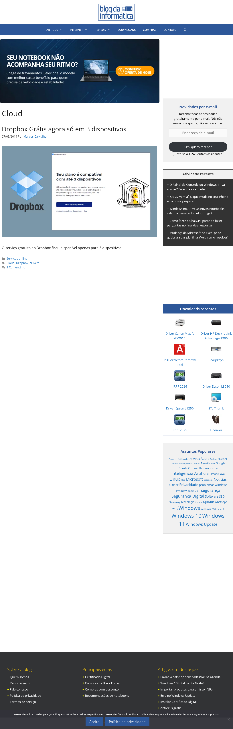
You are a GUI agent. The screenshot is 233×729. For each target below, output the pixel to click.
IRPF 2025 (180, 430)
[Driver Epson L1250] (179, 400)
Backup (213, 459)
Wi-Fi (175, 509)
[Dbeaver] (216, 422)
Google (221, 463)
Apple (205, 458)
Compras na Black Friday (102, 683)
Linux (175, 479)
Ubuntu (198, 502)
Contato (170, 30)
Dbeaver (216, 430)
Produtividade (185, 491)
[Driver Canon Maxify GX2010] (179, 326)
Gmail (212, 463)
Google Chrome (188, 468)
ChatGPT (222, 459)
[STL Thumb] (216, 400)
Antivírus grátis (170, 708)
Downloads (127, 30)
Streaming (174, 502)
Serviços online (17, 259)
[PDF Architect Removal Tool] (179, 352)
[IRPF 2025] (179, 422)
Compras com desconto (102, 689)
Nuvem (35, 263)
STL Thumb (216, 408)
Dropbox (22, 263)
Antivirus (193, 459)
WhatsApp (221, 502)
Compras (149, 30)
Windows (189, 507)
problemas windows (213, 485)
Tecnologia (187, 502)
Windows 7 (207, 509)
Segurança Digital (187, 496)
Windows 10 (186, 515)
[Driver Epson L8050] (216, 379)
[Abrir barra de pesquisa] (185, 29)
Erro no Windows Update (178, 695)
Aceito (94, 721)
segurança (210, 490)
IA (217, 468)
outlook (174, 485)
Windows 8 (218, 509)
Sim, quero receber (198, 147)
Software (211, 496)
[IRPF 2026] (179, 379)
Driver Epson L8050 (216, 386)
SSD (222, 497)
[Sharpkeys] (216, 352)
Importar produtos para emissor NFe (186, 689)
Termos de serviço (23, 702)
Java (222, 474)
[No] (228, 719)
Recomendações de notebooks (107, 695)
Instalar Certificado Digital (178, 702)
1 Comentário (16, 267)
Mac (183, 479)
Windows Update (201, 524)
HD (213, 468)
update (208, 501)
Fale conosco (19, 689)
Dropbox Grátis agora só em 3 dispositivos (64, 129)
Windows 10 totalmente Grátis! (182, 683)
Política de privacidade (25, 695)
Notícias (220, 479)
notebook (208, 479)
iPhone (214, 474)
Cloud (11, 263)
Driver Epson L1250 (180, 408)
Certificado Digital (97, 677)
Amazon (173, 458)
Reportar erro (19, 683)
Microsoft (194, 479)
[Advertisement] (193, 64)
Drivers (196, 463)
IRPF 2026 (180, 386)
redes (197, 490)
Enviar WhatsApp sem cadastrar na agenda (190, 677)
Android (182, 459)
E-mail (205, 463)
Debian (174, 463)
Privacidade (188, 484)
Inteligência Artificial (190, 473)
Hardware (205, 468)
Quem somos (19, 677)
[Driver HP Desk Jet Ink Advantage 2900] (216, 326)
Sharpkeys (216, 360)
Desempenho (185, 463)
